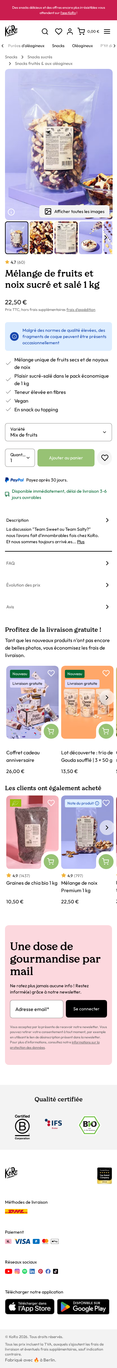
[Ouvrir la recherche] (44, 31)
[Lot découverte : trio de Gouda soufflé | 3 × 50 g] (87, 720)
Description (17, 520)
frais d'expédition (80, 309)
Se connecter (86, 1009)
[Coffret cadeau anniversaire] (32, 720)
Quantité (18, 454)
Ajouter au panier (66, 458)
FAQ (10, 563)
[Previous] (2, 45)
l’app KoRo (68, 13)
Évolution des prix (23, 585)
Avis (10, 607)
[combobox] (56, 434)
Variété (17, 429)
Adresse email (32, 1009)
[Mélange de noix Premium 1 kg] (87, 850)
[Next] (114, 45)
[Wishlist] (59, 31)
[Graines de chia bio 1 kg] (32, 850)
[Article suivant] (106, 237)
